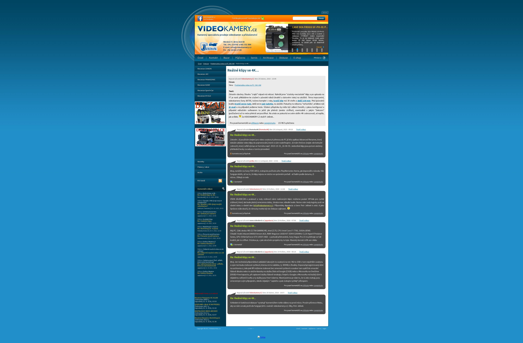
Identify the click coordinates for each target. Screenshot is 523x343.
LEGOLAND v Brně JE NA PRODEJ (207, 304)
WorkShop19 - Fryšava (210, 227)
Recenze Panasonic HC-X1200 (206, 297)
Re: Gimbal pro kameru (206, 213)
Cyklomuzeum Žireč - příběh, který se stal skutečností (210, 261)
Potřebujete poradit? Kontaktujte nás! (246, 18)
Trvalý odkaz (301, 129)
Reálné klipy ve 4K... (209, 193)
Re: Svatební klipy (204, 221)
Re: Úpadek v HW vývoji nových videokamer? (209, 205)
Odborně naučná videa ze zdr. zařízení (210, 250)
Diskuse (206, 64)
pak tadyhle (267, 104)
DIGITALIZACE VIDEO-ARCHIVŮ (206, 311)
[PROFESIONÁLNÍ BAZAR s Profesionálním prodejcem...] (210, 123)
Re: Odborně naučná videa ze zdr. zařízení (210, 254)
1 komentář (237, 182)
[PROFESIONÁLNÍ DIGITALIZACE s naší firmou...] (210, 145)
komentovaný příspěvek (241, 153)
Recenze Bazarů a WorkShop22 (207, 318)
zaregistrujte (269, 123)
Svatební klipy (208, 219)
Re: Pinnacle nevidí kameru (208, 236)
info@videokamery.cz (240, 47)
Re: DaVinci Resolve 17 (206, 243)
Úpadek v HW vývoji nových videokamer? (209, 201)
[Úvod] (229, 31)
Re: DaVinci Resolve (205, 273)
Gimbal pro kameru (209, 212)
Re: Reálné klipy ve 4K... (243, 135)
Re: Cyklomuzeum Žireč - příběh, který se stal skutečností (210, 265)
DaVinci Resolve (208, 271)
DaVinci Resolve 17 (209, 242)
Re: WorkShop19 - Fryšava (207, 228)
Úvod (200, 64)
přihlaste (255, 123)
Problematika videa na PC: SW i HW (222, 64)
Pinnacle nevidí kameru (211, 234)
